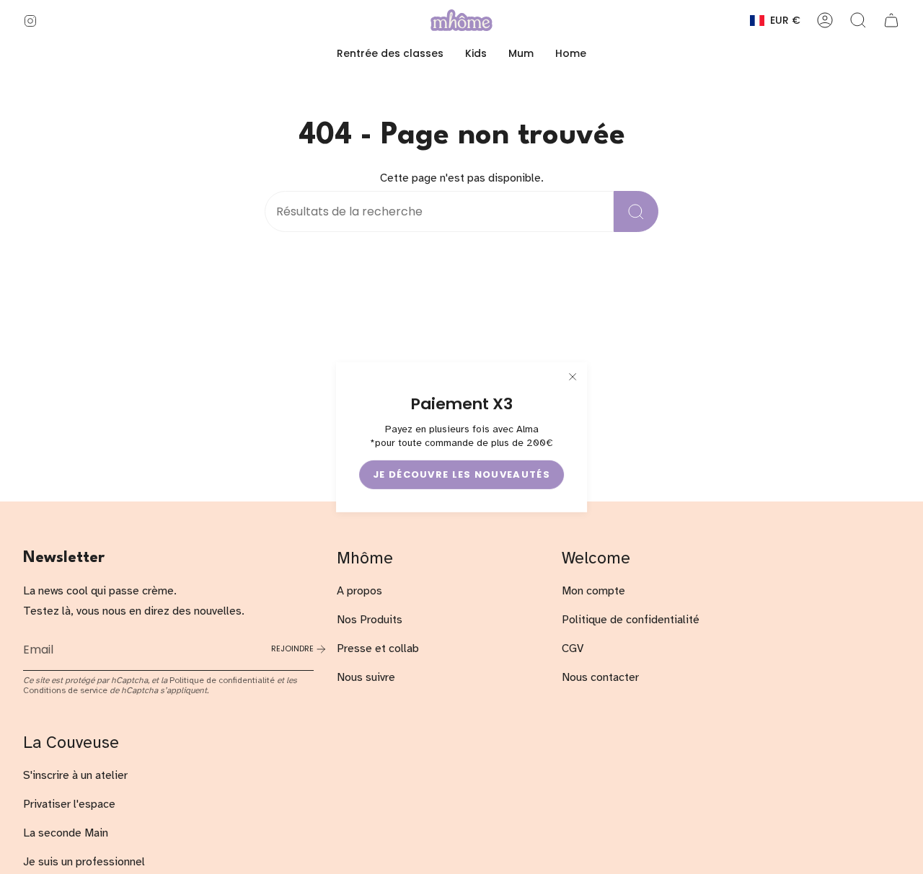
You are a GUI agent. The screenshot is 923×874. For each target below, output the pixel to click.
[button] (476, 54)
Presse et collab (378, 648)
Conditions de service (65, 690)
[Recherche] (636, 211)
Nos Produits (369, 619)
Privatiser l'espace (69, 804)
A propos (359, 591)
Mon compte (593, 591)
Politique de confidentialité (222, 680)
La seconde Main (65, 833)
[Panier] (891, 20)
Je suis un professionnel (84, 862)
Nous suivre (366, 677)
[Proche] (572, 376)
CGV (572, 648)
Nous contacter (600, 677)
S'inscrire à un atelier (75, 775)
